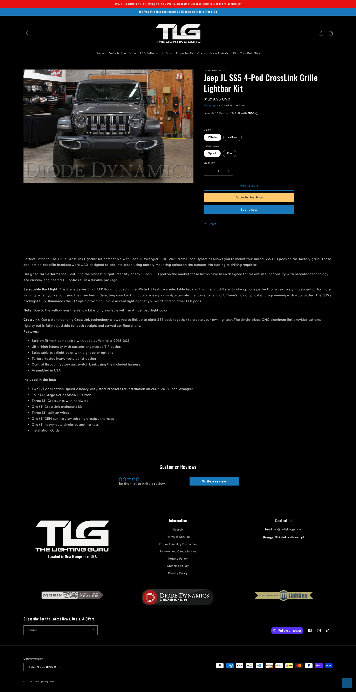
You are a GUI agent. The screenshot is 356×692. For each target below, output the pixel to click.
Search (178, 529)
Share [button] (212, 224)
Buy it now (249, 209)
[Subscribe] (92, 630)
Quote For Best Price (249, 197)
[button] (28, 33)
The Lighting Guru (44, 681)
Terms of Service (178, 537)
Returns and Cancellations (178, 551)
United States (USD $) (42, 667)
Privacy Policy (178, 573)
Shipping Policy (178, 566)
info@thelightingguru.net (288, 529)
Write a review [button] (214, 481)
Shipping (209, 105)
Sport (212, 153)
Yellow (232, 137)
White (212, 137)
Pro (229, 153)
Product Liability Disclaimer (178, 544)
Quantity (209, 162)
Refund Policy (178, 558)
